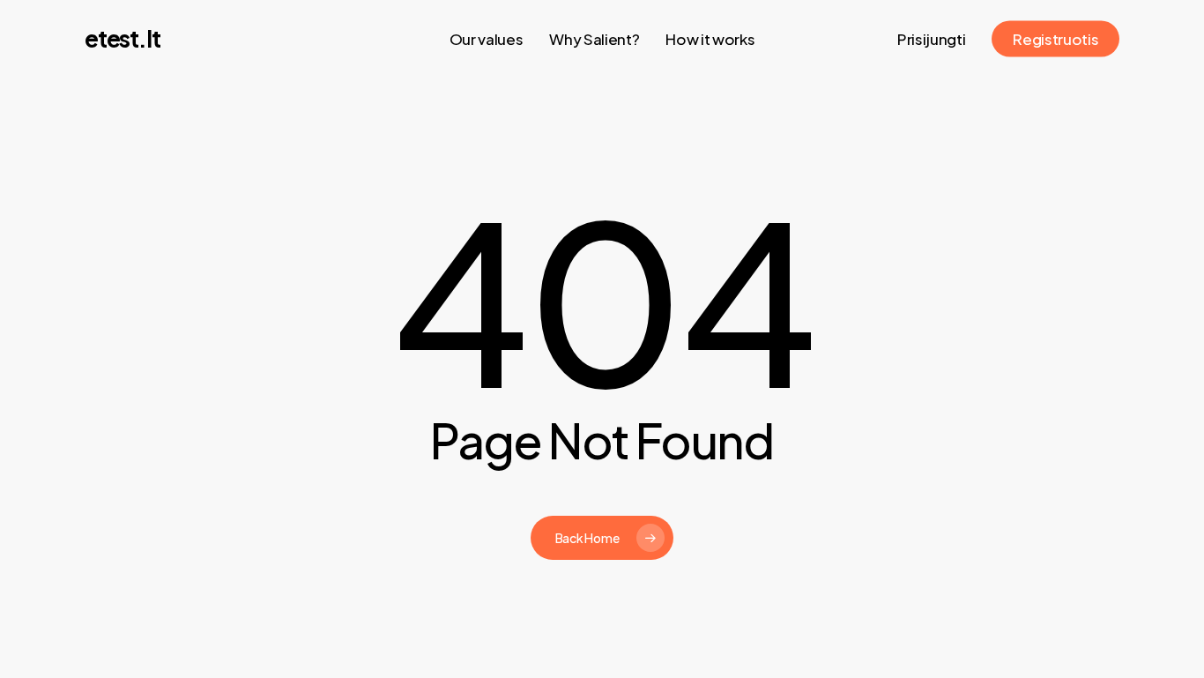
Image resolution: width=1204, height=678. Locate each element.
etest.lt (123, 38)
